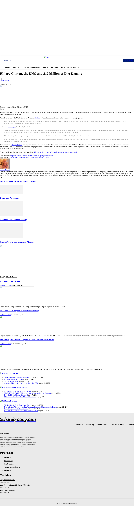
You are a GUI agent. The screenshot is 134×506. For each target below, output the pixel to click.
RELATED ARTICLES (8, 181)
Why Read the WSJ (7, 480)
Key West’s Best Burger (10, 281)
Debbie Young (5, 80)
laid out (37, 118)
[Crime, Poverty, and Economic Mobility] (11, 238)
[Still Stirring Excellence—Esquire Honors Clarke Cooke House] (17, 367)
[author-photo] (5, 168)
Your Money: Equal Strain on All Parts (15, 485)
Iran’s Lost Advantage (9, 198)
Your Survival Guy (12, 373)
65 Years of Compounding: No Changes (17, 391)
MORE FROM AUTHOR (26, 181)
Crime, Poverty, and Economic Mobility (17, 242)
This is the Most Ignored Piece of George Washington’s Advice (28, 157)
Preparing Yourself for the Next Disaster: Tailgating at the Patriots (31, 156)
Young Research (11, 401)
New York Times (17, 145)
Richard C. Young (6, 285)
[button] (8, 61)
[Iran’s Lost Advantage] (11, 194)
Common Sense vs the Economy (13, 220)
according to (12, 127)
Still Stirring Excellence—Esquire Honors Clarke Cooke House (27, 340)
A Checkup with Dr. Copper (13, 379)
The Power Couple (7, 490)
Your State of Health (11, 381)
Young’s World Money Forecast (16, 387)
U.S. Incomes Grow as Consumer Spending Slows (21, 411)
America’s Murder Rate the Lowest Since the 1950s (21, 383)
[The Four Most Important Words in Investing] (17, 334)
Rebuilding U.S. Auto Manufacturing (16, 409)
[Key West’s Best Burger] (17, 305)
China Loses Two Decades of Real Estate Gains (20, 397)
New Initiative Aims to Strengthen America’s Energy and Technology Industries (30, 407)
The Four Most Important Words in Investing (19, 311)
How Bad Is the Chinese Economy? (16, 395)
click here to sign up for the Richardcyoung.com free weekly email (55, 152)
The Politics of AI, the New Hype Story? (17, 377)
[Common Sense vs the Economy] (11, 215)
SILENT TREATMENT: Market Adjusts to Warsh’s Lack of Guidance (27, 393)
